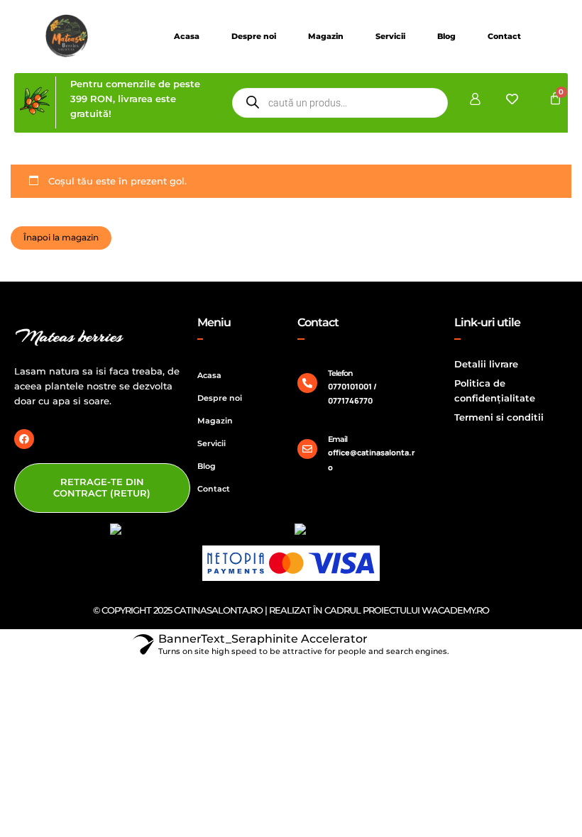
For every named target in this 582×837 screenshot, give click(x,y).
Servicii (390, 36)
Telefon (340, 373)
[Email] (307, 449)
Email (337, 439)
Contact (504, 36)
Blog (446, 36)
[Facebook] (24, 439)
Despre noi (253, 36)
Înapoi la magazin (61, 237)
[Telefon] (307, 383)
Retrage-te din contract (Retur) (101, 487)
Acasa (186, 36)
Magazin (326, 36)
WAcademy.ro (455, 610)
